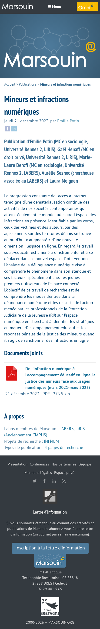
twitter (34, 481)
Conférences (39, 464)
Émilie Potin (68, 121)
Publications (28, 85)
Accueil (9, 85)
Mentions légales (38, 473)
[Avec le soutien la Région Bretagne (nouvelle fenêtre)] (50, 606)
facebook (44, 481)
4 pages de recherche (64, 447)
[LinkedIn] (14, 128)
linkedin (54, 481)
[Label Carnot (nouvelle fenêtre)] (50, 496)
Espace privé (64, 473)
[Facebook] (7, 128)
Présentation (17, 464)
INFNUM (51, 441)
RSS (64, 481)
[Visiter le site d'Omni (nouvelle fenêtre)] (87, 6)
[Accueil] (50, 46)
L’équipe (85, 464)
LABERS (67, 428)
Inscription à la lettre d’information (50, 548)
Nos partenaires (63, 464)
